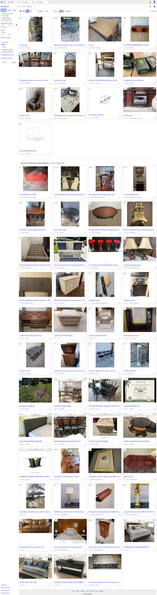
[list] (20, 11)
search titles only (7, 13)
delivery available (7, 50)
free (3, 32)
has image (5, 15)
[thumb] (24, 11)
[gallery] (27, 11)
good (4, 44)
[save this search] (154, 6)
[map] (31, 11)
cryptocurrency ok (7, 52)
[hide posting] (50, 48)
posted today (6, 18)
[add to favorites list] (20, 48)
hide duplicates (7, 20)
